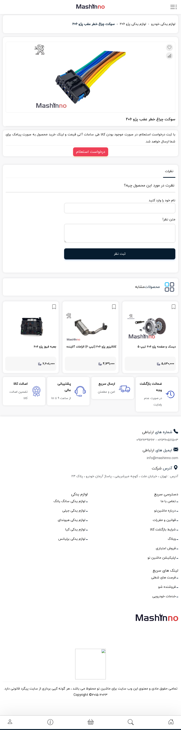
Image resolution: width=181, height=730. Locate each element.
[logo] (90, 6)
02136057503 (168, 440)
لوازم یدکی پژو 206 (133, 24)
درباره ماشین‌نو (165, 510)
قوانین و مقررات (164, 520)
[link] (150, 337)
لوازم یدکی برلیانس (71, 539)
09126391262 (145, 440)
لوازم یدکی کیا (75, 529)
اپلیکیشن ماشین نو (162, 558)
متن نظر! (169, 219)
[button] (91, 722)
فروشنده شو (167, 587)
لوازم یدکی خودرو (163, 24)
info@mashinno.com (162, 458)
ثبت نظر (120, 254)
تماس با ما (168, 501)
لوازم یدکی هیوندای (71, 520)
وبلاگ (172, 539)
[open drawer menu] (173, 8)
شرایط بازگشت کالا (163, 529)
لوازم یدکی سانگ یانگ (69, 501)
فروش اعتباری (166, 548)
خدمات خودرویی (164, 596)
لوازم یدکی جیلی (73, 510)
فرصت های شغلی (163, 577)
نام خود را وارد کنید (162, 200)
